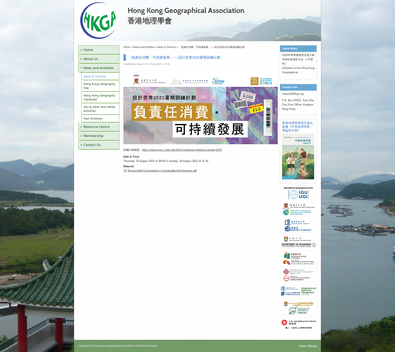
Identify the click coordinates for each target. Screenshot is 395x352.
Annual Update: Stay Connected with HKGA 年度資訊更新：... (297, 74)
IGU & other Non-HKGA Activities (99, 109)
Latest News (289, 48)
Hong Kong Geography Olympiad (99, 97)
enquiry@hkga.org (293, 93)
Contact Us (92, 145)
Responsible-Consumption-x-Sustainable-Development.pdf (162, 170)
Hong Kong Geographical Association (186, 10)
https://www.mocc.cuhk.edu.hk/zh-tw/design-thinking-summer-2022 (182, 149)
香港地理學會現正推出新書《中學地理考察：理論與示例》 (297, 126)
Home (88, 50)
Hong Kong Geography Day (99, 86)
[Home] (98, 38)
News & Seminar (95, 76)
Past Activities (93, 118)
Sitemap (312, 345)
